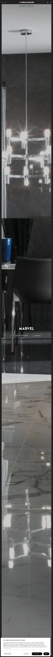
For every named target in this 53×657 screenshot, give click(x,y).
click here (36, 649)
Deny (46, 653)
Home (21, 5)
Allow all (26, 653)
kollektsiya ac (26, 5)
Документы (37, 335)
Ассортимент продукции (21, 335)
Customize (36, 653)
